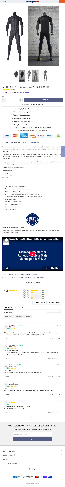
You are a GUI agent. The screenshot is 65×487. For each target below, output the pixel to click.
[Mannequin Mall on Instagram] (32, 469)
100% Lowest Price (23, 142)
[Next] (61, 36)
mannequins (9, 316)
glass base (19, 316)
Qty (3, 96)
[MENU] (1, 1)
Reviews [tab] (7, 307)
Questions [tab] (18, 307)
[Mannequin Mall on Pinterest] (29, 469)
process (28, 316)
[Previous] (3, 36)
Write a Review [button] (55, 302)
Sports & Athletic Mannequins (35, 277)
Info (3, 142)
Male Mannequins (31, 274)
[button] (57, 338)
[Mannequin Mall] (32, 1)
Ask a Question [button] (40, 302)
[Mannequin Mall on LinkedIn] (35, 469)
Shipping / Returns (11, 142)
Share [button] (7, 338)
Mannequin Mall (34, 483)
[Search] (57, 1)
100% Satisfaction (34, 142)
